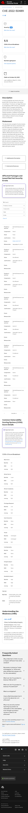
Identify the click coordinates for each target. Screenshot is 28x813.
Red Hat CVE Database (7, 7)
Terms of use (17, 805)
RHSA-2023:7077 (17, 241)
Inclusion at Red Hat (5, 796)
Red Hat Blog (17, 794)
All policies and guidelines (6, 807)
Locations (17, 793)
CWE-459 (7, 619)
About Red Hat (4, 791)
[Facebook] (22, 750)
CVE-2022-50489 (18, 7)
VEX (3, 15)
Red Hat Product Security (8, 735)
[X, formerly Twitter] (26, 750)
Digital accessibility (19, 807)
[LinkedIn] (16, 750)
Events (2, 793)
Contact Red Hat (4, 794)
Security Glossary (10, 721)
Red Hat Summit (4, 798)
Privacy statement (5, 805)
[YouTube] (19, 750)
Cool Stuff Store (18, 796)
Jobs (16, 791)
